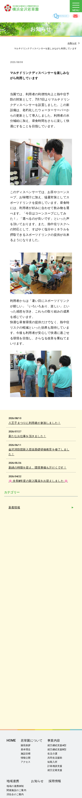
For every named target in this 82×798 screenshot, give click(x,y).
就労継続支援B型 (56, 749)
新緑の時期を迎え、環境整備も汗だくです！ (37, 467)
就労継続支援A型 (56, 745)
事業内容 (53, 740)
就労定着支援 (54, 770)
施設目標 (26, 753)
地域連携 (13, 781)
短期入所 (52, 762)
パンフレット (63, 16)
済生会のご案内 (15, 794)
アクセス (26, 762)
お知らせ (37, 781)
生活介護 (52, 753)
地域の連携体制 (15, 786)
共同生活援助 (54, 757)
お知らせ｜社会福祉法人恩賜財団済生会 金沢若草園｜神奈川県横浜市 (26, 8)
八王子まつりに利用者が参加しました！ (35, 422)
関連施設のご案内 (16, 790)
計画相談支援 (54, 766)
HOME (11, 740)
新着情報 (14, 507)
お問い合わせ (76, 16)
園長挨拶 (26, 745)
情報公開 (26, 757)
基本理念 (26, 749)
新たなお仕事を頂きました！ (27, 436)
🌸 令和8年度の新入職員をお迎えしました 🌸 (38, 480)
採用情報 (55, 781)
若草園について (32, 740)
